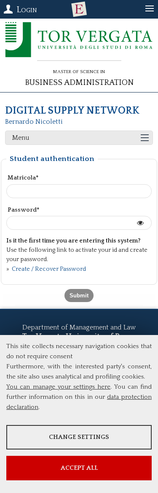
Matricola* (23, 177)
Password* (23, 210)
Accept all (79, 467)
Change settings (79, 437)
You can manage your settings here (58, 386)
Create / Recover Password (48, 269)
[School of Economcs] (79, 9)
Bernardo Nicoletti (34, 121)
